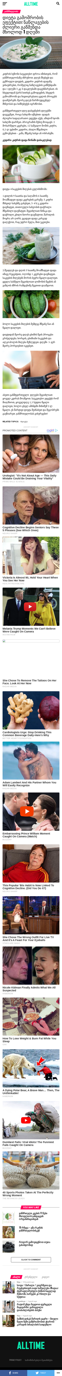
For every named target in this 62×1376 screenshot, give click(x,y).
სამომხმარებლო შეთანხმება (39, 1360)
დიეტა (25, 422)
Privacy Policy (15, 1360)
